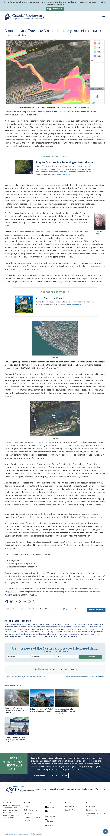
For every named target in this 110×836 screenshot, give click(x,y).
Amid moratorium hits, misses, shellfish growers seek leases (65, 711)
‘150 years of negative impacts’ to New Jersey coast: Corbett (16, 710)
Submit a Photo (70, 810)
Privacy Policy (91, 806)
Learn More (39, 775)
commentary (53, 609)
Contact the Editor (72, 806)
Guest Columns (34, 609)
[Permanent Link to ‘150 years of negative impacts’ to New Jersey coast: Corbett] (17, 697)
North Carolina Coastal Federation (11, 811)
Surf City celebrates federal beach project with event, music (16, 739)
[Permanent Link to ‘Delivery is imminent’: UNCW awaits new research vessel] (42, 698)
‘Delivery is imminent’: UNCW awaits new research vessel (41, 710)
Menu (104, 16)
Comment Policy (92, 810)
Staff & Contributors (31, 810)
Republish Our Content (32, 817)
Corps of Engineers (64, 609)
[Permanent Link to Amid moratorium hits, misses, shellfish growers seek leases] (67, 698)
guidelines (12, 591)
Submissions (28, 813)
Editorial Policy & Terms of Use (95, 814)
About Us (27, 806)
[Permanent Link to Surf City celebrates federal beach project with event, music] (17, 726)
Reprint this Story (96, 610)
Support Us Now (58, 775)
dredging (74, 609)
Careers (27, 821)
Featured (25, 609)
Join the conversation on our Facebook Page (56, 669)
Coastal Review (9, 2)
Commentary (17, 609)
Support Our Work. (55, 9)
